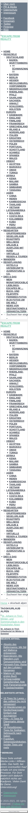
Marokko (15, 167)
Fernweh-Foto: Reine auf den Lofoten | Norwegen (15, 667)
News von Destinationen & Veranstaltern (16, 308)
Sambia (13, 184)
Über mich (9, 4)
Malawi (14, 181)
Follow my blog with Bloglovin (12, 805)
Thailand (15, 204)
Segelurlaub (15, 236)
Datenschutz (10, 9)
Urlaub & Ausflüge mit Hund (15, 248)
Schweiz (14, 152)
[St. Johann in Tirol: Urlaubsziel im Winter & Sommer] (14, 624)
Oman (12, 170)
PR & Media (10, 6)
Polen (13, 144)
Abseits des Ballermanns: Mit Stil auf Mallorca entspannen (14, 648)
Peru (12, 224)
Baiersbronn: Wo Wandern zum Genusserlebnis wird (14, 658)
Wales (13, 158)
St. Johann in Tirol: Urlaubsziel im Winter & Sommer (12, 631)
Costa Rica (16, 216)
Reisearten (10, 230)
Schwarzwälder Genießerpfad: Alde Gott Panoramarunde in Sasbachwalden (15, 683)
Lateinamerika (15, 210)
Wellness (12, 242)
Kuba (12, 221)
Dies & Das (10, 276)
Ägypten (14, 164)
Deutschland (15, 57)
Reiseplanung (12, 262)
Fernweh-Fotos (16, 297)
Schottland (17, 149)
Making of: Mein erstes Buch (12, 674)
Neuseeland (14, 227)
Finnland (15, 120)
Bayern (14, 74)
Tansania (15, 190)
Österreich (16, 141)
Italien (13, 135)
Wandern (9, 259)
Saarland (15, 97)
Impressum (9, 12)
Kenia (12, 178)
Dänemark (16, 115)
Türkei (13, 172)
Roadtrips (13, 239)
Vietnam (14, 207)
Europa (11, 112)
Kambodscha (17, 201)
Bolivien (14, 213)
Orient (10, 161)
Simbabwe (15, 187)
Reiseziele (10, 54)
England (15, 118)
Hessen (14, 80)
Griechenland (18, 126)
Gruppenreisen (16, 233)
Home (6, 51)
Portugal (15, 146)
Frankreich (16, 123)
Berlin (13, 77)
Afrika (10, 175)
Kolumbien (16, 219)
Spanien (14, 155)
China (12, 195)
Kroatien (15, 138)
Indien (13, 198)
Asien (9, 193)
